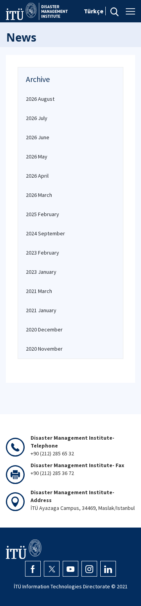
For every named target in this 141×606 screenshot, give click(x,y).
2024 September (45, 233)
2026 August (40, 98)
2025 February (42, 214)
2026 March (39, 194)
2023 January (41, 271)
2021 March (39, 291)
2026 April (37, 175)
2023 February (42, 252)
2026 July (36, 118)
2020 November (44, 348)
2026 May (36, 156)
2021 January (41, 310)
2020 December (44, 329)
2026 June (37, 137)
